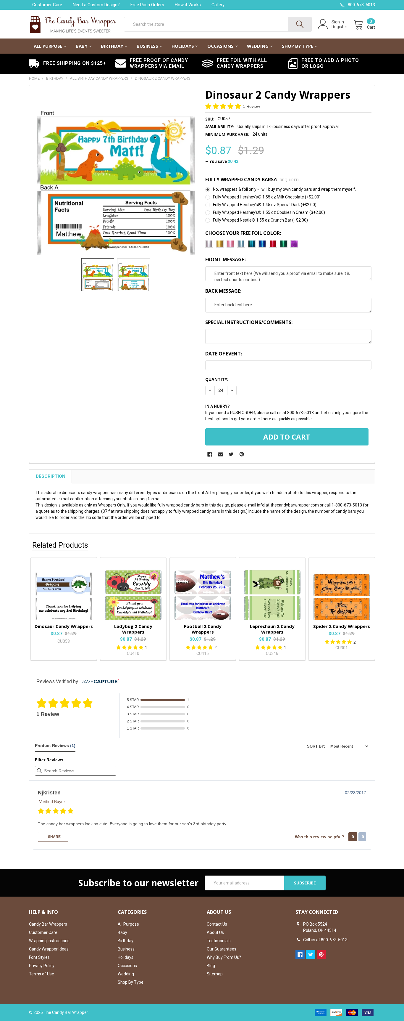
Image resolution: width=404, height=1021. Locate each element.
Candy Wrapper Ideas (49, 949)
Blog (211, 965)
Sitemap (215, 974)
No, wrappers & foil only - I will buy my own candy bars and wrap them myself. (284, 189)
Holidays (183, 46)
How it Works (188, 4)
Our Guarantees (221, 949)
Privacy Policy (41, 965)
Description (50, 476)
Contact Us (217, 924)
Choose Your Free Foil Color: (243, 233)
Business (147, 46)
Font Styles (39, 957)
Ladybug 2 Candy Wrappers (133, 629)
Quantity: (216, 379)
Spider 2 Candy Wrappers (341, 626)
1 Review (251, 106)
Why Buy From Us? (224, 957)
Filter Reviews (49, 759)
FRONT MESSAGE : (225, 259)
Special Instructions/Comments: (249, 322)
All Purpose (48, 46)
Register (339, 26)
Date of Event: (223, 353)
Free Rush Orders (147, 4)
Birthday (112, 46)
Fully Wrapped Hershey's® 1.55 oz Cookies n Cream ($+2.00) (269, 212)
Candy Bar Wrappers (48, 924)
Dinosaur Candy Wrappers (64, 626)
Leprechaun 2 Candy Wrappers (272, 629)
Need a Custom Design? (96, 4)
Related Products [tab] (60, 545)
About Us (215, 932)
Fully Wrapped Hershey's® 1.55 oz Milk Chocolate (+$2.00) (267, 197)
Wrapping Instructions (49, 940)
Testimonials (219, 940)
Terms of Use (41, 974)
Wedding (258, 46)
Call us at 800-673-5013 (325, 939)
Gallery (217, 4)
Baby (82, 46)
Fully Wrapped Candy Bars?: (252, 179)
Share (54, 837)
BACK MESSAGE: (223, 291)
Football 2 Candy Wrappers (203, 629)
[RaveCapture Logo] (98, 681)
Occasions (220, 46)
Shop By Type (297, 46)
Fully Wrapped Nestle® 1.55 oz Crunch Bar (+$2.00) (260, 220)
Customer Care (47, 4)
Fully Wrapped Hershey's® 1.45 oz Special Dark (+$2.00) (264, 204)
